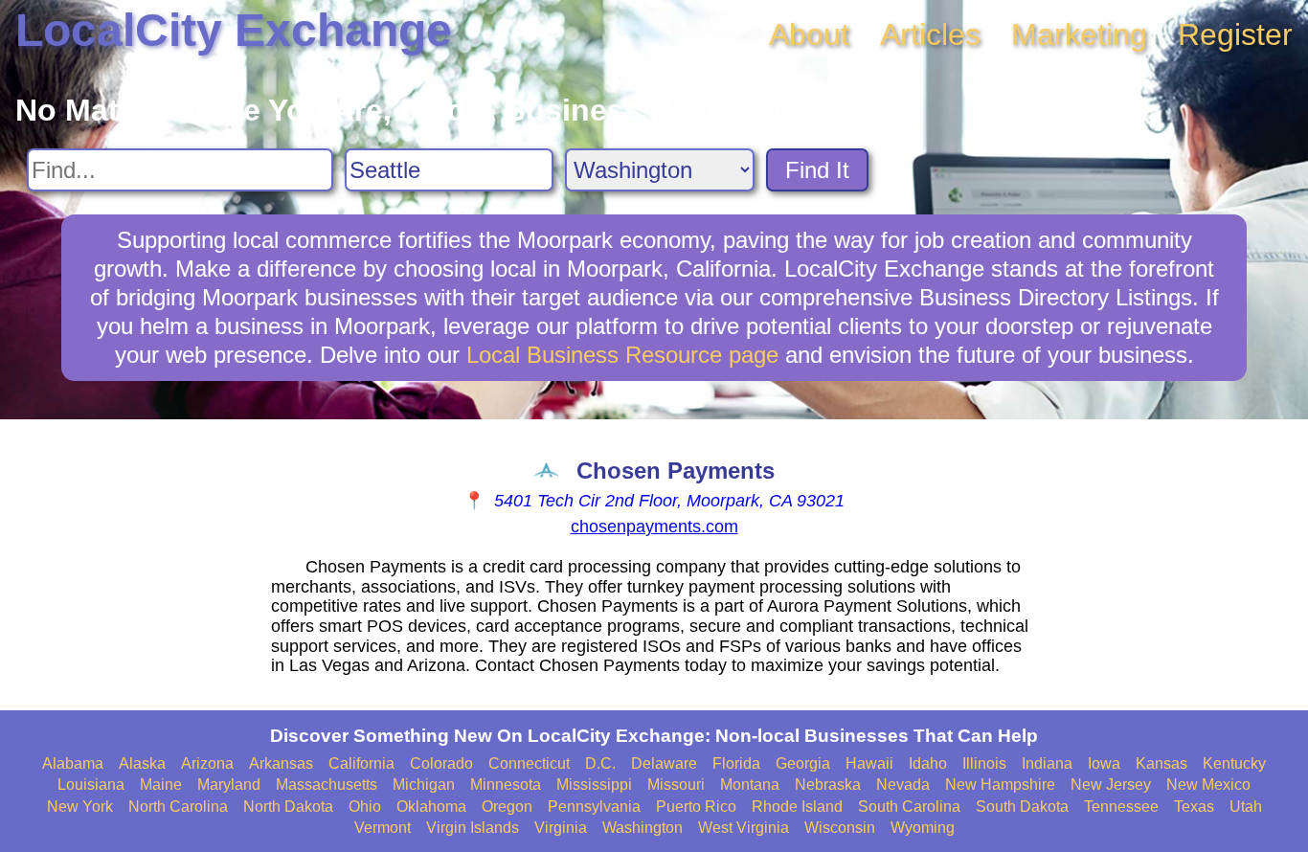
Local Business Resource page (622, 355)
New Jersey (1111, 784)
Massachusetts (326, 784)
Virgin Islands (472, 827)
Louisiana (90, 784)
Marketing (1079, 34)
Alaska (142, 763)
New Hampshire (1000, 784)
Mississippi (594, 784)
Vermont (382, 827)
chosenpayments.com (654, 526)
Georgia (803, 763)
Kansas (1161, 763)
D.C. (600, 763)
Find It (817, 170)
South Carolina (909, 806)
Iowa (1104, 763)
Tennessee (1121, 806)
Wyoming (923, 827)
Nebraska (828, 784)
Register (1235, 34)
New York (80, 806)
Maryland (228, 784)
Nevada (903, 784)
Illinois (984, 763)
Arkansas (281, 763)
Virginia (560, 827)
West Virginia (743, 827)
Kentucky (1234, 763)
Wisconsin (839, 827)
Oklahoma (431, 806)
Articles (930, 34)
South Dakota (1022, 806)
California (361, 763)
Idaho (928, 763)
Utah (1245, 806)
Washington (642, 827)
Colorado (441, 763)
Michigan (424, 784)
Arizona (207, 763)
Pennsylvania (594, 806)
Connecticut (529, 763)
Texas (1194, 806)
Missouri (676, 784)
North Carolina (178, 806)
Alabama (72, 763)
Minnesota (505, 784)
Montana (749, 784)
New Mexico (1208, 784)
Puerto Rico (696, 806)
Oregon (507, 806)
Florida (736, 763)
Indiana (1047, 763)
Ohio (365, 806)
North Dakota (288, 806)
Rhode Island (797, 806)
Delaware (664, 763)
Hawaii (869, 763)
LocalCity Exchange (233, 30)
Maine (161, 784)
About (809, 34)
